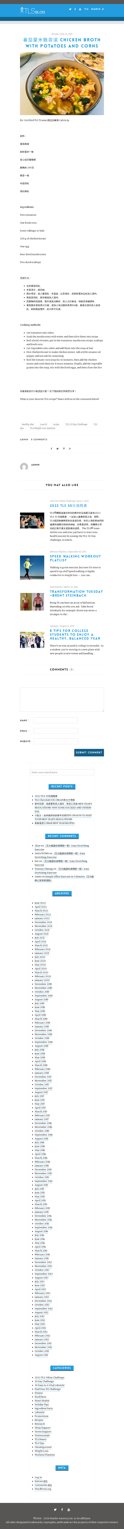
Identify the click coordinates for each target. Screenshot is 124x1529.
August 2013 (41, 1277)
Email (25, 730)
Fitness (39, 1393)
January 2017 (42, 1119)
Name (24, 720)
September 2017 (43, 1088)
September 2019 (44, 995)
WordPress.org (43, 1488)
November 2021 (43, 926)
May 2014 (40, 1242)
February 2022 (43, 914)
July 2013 (39, 1281)
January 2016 (42, 1165)
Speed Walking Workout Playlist (75, 558)
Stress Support (43, 1431)
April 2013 (40, 1289)
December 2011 (43, 1343)
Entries (41, 1481)
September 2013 (44, 1273)
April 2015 (40, 1200)
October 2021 (42, 930)
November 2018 (43, 1034)
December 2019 (43, 984)
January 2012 (42, 1339)
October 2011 (42, 1351)
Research (40, 1423)
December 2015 (43, 1169)
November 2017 (43, 1080)
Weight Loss (41, 1450)
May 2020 (40, 964)
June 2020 (40, 960)
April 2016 (40, 1154)
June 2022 (40, 902)
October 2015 (42, 1177)
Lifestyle (54, 626)
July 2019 (39, 1003)
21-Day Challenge (44, 1381)
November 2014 (43, 1219)
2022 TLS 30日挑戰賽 (69, 506)
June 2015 (40, 1192)
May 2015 (40, 1196)
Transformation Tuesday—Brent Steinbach (76, 594)
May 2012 (40, 1324)
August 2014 (41, 1231)
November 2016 (43, 1127)
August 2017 (41, 1092)
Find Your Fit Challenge (48, 1389)
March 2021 (41, 945)
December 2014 (43, 1215)
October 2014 (42, 1223)
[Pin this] (64, 448)
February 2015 (42, 1208)
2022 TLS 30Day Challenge (62, 501)
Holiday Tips (42, 1404)
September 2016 (44, 1134)
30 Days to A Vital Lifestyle (50, 1385)
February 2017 (42, 1115)
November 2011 (43, 1347)
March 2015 (41, 1204)
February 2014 (42, 1254)
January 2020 (42, 980)
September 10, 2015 (77, 551)
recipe (56, 424)
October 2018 (42, 1038)
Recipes (55, 34)
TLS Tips (39, 1443)
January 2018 (42, 1072)
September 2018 (44, 1042)
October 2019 (42, 991)
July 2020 (40, 957)
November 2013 (43, 1266)
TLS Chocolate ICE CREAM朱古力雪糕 (55, 799)
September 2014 (43, 1227)
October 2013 (42, 1270)
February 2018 (42, 1069)
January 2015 (42, 1212)
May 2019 (40, 1011)
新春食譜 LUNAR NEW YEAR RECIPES (55, 823)
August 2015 (41, 1185)
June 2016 (40, 1146)
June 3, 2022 (83, 501)
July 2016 (39, 1142)
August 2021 (41, 933)
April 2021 (40, 941)
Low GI (43, 424)
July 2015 (39, 1188)
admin (24, 439)
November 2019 (43, 987)
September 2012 (44, 1308)
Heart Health (42, 1400)
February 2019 (42, 1022)
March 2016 (41, 1157)
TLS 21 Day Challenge (76, 424)
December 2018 (43, 1030)
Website (25, 741)
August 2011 (41, 1355)
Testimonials (56, 587)
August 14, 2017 (67, 626)
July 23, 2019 (66, 34)
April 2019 (40, 1015)
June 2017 (40, 1100)
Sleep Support (43, 1427)
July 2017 (39, 1096)
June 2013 (40, 1285)
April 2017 (40, 1107)
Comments (43, 1485)
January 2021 (42, 953)
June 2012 (40, 1320)
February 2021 (42, 949)
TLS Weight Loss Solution (42, 428)
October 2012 (42, 1304)
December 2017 (43, 1076)
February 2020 (43, 976)
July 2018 (39, 1049)
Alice (37, 845)
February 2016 (42, 1161)
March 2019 (41, 1018)
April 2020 (41, 968)
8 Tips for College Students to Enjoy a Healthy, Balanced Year (75, 635)
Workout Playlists (58, 551)
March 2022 (41, 910)
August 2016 (41, 1138)
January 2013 (42, 1297)
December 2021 (43, 922)
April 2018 (40, 1061)
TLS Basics (40, 1439)
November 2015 (43, 1173)
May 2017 (40, 1103)
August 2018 (41, 1045)
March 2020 (41, 972)
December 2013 (43, 1262)
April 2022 (41, 906)
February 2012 (42, 1335)
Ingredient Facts (44, 1408)
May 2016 (40, 1150)
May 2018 (40, 1057)
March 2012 (41, 1331)
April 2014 (40, 1246)
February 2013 (42, 1293)
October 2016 (42, 1130)
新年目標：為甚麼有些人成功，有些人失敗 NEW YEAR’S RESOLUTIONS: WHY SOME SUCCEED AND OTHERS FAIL (63, 807)
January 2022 (42, 918)
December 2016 (43, 1123)
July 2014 (39, 1235)
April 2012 (40, 1327)
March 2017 (41, 1111)
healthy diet (28, 424)
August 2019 (41, 999)
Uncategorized (43, 1447)
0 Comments (39, 439)
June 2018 (40, 1053)
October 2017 (42, 1084)
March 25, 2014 (71, 587)
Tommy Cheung (44, 868)
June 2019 (40, 1007)
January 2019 (42, 1026)
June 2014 (40, 1239)
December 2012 (43, 1300)
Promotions (41, 1416)
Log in (38, 1477)
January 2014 (42, 1258)
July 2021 (40, 937)
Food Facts (40, 1396)
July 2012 (40, 1316)
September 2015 (43, 1181)
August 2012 (41, 1312)
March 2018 (41, 1065)
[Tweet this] (57, 448)
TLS (86, 9)
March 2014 (41, 1250)
